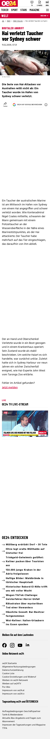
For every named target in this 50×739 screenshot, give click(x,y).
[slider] (16, 432)
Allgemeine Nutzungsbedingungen (19, 667)
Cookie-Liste (8, 673)
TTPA (4, 728)
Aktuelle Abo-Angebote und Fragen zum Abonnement (21, 719)
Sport (14, 10)
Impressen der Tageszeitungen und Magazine (23, 725)
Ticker (4, 10)
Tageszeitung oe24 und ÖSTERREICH (20, 701)
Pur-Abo (6, 687)
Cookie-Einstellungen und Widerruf (19, 677)
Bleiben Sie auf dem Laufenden (17, 634)
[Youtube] (20, 645)
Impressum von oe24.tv (13, 694)
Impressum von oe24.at (13, 690)
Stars (23, 10)
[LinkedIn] (28, 645)
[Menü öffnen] (47, 10)
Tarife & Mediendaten (12, 715)
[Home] (3, 21)
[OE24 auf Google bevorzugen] (46, 104)
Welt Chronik (18, 21)
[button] (6, 432)
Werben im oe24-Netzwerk (15, 680)
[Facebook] (4, 645)
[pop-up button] (39, 432)
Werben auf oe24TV (11, 684)
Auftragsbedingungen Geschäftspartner (21, 711)
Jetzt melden (10, 388)
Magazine (35, 10)
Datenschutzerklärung (12, 670)
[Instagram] (12, 645)
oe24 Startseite (9, 663)
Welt (4, 16)
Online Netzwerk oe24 (13, 653)
